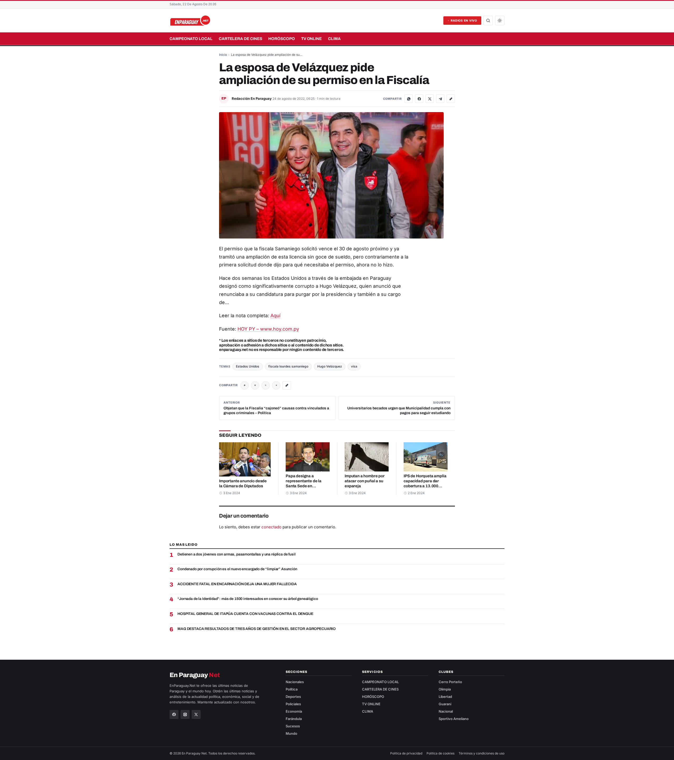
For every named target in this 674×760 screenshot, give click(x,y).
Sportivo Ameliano (454, 719)
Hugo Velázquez (329, 366)
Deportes (293, 696)
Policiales (293, 704)
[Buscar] (488, 20)
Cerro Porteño (450, 682)
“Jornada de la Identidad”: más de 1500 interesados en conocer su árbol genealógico (247, 599)
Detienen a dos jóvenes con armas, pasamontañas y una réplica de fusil (236, 554)
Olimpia (445, 689)
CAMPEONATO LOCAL (191, 39)
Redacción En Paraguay (252, 98)
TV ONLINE (311, 39)
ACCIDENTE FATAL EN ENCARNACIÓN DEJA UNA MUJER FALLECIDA (237, 584)
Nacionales (295, 682)
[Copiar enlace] (451, 99)
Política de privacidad (406, 753)
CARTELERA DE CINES (240, 39)
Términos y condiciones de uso (481, 753)
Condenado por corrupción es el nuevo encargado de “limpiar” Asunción (237, 569)
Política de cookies (440, 753)
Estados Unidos (247, 366)
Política (292, 689)
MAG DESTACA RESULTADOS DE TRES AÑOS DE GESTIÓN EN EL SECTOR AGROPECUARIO (256, 629)
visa (354, 366)
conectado (271, 526)
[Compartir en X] (429, 99)
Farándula (294, 719)
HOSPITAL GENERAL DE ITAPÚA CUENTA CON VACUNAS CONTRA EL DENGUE (245, 614)
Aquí (275, 315)
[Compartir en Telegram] (440, 99)
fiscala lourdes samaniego (288, 366)
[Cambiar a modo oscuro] (499, 20)
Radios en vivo (464, 20)
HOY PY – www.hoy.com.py (268, 329)
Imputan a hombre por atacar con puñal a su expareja (365, 481)
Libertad (445, 696)
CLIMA (334, 39)
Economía (294, 711)
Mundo (291, 733)
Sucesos (293, 726)
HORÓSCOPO (281, 39)
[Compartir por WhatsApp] (408, 99)
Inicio (223, 55)
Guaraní (445, 704)
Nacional (446, 711)
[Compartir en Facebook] (419, 99)
